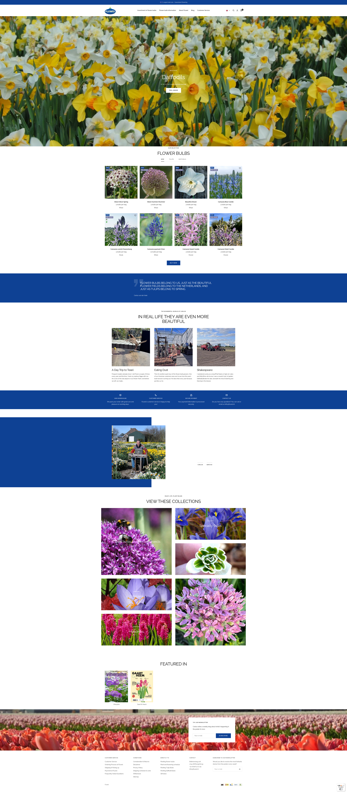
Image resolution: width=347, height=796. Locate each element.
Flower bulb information (167, 10)
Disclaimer (136, 764)
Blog (192, 10)
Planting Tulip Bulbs (167, 768)
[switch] (341, 789)
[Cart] (241, 10)
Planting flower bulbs (167, 761)
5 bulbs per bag (121, 204)
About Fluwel (183, 10)
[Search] (233, 10)
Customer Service (203, 10)
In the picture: (173, 84)
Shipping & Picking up (112, 768)
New (162, 159)
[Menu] (344, 784)
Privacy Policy (138, 768)
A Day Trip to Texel (122, 370)
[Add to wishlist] (135, 168)
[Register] (239, 769)
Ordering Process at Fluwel (114, 764)
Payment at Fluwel (111, 771)
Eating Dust (161, 370)
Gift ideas (163, 774)
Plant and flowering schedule (170, 764)
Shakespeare (205, 370)
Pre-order (173, 90)
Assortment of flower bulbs (146, 10)
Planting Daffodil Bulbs (167, 771)
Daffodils (182, 159)
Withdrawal (137, 774)
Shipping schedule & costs (142, 771)
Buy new (173, 263)
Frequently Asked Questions (114, 774)
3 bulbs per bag (191, 204)
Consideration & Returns (141, 761)
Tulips (171, 159)
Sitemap (136, 777)
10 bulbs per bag (156, 252)
